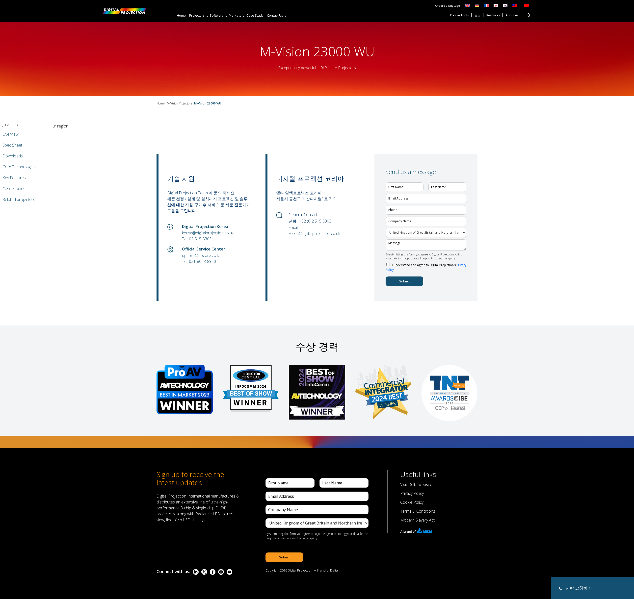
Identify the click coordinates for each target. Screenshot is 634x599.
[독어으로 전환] (477, 5)
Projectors (197, 15)
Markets (235, 15)
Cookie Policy (411, 502)
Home (181, 15)
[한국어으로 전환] (505, 5)
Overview (10, 134)
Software (217, 15)
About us (512, 15)
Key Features (14, 177)
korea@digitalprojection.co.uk (208, 233)
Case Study (255, 15)
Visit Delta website (416, 484)
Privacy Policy (412, 493)
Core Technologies (19, 167)
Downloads (12, 156)
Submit (404, 281)
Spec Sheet (12, 145)
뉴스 (477, 15)
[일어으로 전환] (496, 5)
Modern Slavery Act (417, 520)
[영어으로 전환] (467, 5)
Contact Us (275, 15)
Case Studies (13, 188)
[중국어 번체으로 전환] (513, 5)
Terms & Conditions (417, 511)
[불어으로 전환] (486, 5)
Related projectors (18, 199)
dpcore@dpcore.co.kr (201, 255)
